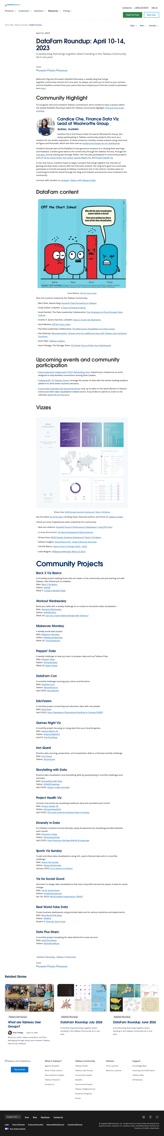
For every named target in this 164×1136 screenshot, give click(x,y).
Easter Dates (51, 665)
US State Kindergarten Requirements (75, 532)
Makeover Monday (50, 634)
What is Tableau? (53, 1061)
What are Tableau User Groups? (24, 1024)
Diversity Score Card (55, 921)
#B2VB (47, 587)
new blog (40, 154)
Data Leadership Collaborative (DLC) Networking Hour (64, 372)
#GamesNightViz (52, 734)
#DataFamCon (51, 687)
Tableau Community (21, 25)
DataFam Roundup (35, 25)
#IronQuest (49, 759)
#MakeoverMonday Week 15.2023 (69, 551)
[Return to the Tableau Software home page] (14, 4)
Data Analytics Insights (54, 1075)
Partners (110, 1061)
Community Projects (84, 1084)
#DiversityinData (52, 837)
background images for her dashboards (101, 143)
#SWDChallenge (52, 784)
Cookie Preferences (75, 1124)
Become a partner (113, 1070)
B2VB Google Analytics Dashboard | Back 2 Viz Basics (87, 512)
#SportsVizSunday (52, 865)
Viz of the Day (56, 517)
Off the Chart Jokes (88, 293)
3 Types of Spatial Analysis (73, 307)
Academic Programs (83, 1093)
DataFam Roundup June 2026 (134, 1022)
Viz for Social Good (53, 157)
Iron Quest (68, 157)
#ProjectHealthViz (52, 809)
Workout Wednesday (51, 609)
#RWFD (47, 918)
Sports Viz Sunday (50, 862)
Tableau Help (138, 1075)
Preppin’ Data (48, 659)
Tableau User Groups (84, 1070)
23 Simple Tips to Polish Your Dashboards (91, 345)
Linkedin (65, 180)
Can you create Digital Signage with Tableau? (67, 615)
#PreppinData (50, 662)
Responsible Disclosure (55, 1124)
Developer (45, 1117)
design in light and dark (58, 787)
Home (7, 25)
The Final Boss (50, 737)
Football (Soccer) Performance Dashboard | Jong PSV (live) (84, 527)
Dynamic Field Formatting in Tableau (79, 303)
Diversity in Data (48, 823)
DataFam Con (48, 684)
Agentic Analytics (52, 1066)
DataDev (78, 1080)
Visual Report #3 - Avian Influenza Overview (76, 542)
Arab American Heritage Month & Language (68, 840)
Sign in (155, 7)
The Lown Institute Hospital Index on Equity (68, 812)
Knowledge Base (139, 1066)
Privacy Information (35, 1124)
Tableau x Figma (57, 341)
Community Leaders (83, 1075)
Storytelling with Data (52, 781)
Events (78, 1098)
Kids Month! (53, 690)
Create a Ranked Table (55, 590)
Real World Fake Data (52, 907)
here (43, 88)
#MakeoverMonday (53, 637)
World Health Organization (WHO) (66, 896)
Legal (7, 1124)
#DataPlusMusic (51, 943)
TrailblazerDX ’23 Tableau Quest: (53, 380)
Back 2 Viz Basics (49, 584)
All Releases (137, 1080)
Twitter (73, 180)
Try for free (19, 1069)
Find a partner (112, 1066)
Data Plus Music (49, 940)
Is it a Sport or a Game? (61, 868)
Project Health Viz (104, 157)
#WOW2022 (50, 612)
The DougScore (52, 640)
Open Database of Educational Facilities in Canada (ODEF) (75, 712)
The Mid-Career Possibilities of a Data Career (93, 329)
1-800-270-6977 (142, 7)
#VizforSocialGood (53, 893)
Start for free (132, 14)
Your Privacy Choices (17, 1129)
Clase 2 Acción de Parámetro (87, 319)
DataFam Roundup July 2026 (81, 1022)
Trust (27, 1117)
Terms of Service (18, 1124)
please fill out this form (58, 394)
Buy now (151, 14)
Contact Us (49, 1084)
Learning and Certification (143, 1070)
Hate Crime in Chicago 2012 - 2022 (70, 546)
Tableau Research (52, 1080)
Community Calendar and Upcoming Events (59, 388)
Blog (11, 25)
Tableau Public (89, 180)
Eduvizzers (46, 709)
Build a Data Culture (53, 1070)
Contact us (127, 7)
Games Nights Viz (82, 157)
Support (136, 1061)
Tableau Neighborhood (85, 1089)
